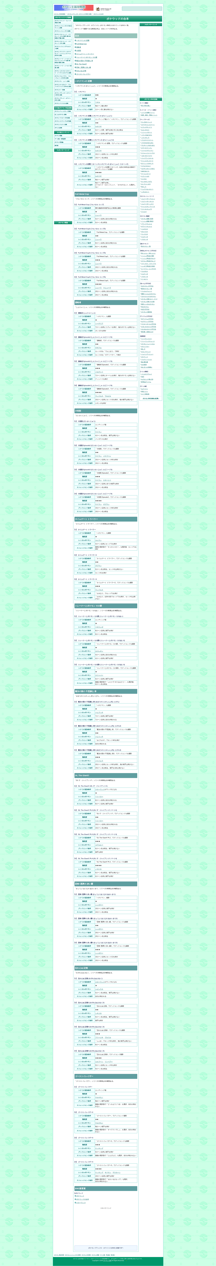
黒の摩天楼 (144, 362)
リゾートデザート (146, 132)
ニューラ (98, 215)
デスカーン (116, 1172)
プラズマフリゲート (147, 140)
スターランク (100, 789)
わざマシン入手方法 (147, 321)
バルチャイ (99, 372)
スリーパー (99, 675)
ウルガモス (144, 271)
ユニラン (98, 540)
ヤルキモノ (99, 1097)
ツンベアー (109, 1061)
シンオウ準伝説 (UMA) (148, 266)
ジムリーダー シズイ (147, 204)
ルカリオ (98, 126)
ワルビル (108, 396)
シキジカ (98, 1013)
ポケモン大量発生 (146, 312)
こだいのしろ (145, 137)
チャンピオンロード (147, 161)
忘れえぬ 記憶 (81, 71)
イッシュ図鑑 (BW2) (147, 221)
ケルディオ (144, 237)
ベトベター (99, 796)
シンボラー (99, 905)
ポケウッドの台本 (82, 1199)
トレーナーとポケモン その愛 (86, 57)
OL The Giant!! (81, 64)
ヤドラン (98, 432)
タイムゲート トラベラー (85, 54)
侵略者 (78, 47)
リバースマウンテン (147, 150)
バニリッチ (99, 736)
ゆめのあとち (145, 171)
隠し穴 (143, 349)
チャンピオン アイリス (148, 206)
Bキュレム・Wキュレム (148, 253)
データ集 (102, 1255)
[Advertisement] (105, 1225)
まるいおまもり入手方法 (148, 326)
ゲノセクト (144, 279)
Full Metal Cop (81, 44)
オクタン (108, 1172)
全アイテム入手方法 (147, 319)
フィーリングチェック (148, 341)
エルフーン (99, 1061)
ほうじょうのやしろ (147, 163)
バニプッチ (99, 712)
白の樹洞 (144, 364)
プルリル (108, 1037)
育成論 (108, 1255)
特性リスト (144, 391)
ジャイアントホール (147, 158)
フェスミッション (146, 359)
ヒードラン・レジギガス (148, 269)
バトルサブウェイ (146, 374)
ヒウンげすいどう (146, 127)
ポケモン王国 (107, 1260)
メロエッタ (144, 239)
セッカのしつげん (146, 181)
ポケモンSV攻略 (86, 1255)
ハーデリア (99, 323)
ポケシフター (145, 346)
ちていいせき (145, 176)
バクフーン (107, 456)
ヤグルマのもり (146, 166)
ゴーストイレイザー (83, 74)
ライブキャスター (146, 339)
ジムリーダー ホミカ (147, 201)
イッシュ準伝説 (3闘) (147, 256)
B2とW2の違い (145, 105)
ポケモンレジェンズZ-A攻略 (73, 1255)
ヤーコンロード (146, 174)
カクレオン (99, 651)
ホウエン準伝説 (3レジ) (148, 261)
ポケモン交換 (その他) (148, 301)
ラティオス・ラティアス (148, 263)
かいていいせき (146, 184)
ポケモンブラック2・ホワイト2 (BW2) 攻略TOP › (106, 1248)
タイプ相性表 (145, 394)
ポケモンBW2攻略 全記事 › (151, 398)
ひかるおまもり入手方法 (148, 329)
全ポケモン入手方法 (147, 286)
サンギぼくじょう (146, 122)
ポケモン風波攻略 (59, 1255)
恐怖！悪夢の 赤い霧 (83, 67)
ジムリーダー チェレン (148, 199)
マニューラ (107, 288)
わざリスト (144, 389)
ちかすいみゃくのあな (148, 168)
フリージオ (99, 1037)
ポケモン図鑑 (95, 1255)
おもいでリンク (146, 352)
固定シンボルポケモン (148, 304)
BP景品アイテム (146, 382)
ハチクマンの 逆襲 (82, 40)
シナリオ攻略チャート (148, 112)
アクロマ (144, 212)
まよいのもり (145, 130)
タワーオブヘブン (146, 148)
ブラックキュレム (146, 224)
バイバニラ (99, 761)
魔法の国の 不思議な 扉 (84, 61)
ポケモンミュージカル (148, 344)
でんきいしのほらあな (148, 145)
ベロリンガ (99, 627)
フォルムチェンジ (146, 291)
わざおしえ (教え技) (147, 379)
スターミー (107, 480)
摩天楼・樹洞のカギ (147, 332)
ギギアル (98, 348)
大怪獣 (78, 50)
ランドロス (144, 234)
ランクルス (99, 396)
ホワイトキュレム (146, 226)
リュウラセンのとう (147, 189)
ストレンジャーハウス (148, 153)
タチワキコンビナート (148, 124)
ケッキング (99, 1148)
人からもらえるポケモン (148, 296)
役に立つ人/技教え (146, 367)
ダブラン (106, 504)
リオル (97, 102)
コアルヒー (99, 845)
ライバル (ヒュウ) (146, 209)
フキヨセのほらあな (147, 143)
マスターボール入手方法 (148, 324)
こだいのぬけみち (146, 135)
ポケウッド (80, 1196)
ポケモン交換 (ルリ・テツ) (149, 299)
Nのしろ (143, 186)
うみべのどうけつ (146, 155)
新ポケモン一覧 (146, 246)
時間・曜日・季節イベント (149, 115)
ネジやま (144, 179)
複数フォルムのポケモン (148, 294)
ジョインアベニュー (147, 354)
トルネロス (144, 229)
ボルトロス (144, 231)
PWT (142, 377)
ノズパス (98, 869)
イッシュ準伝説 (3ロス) (148, 258)
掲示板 (113, 1255)
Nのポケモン (145, 307)
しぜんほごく (145, 192)
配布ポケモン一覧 (146, 288)
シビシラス (99, 989)
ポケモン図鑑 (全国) (147, 218)
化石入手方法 (145, 309)
